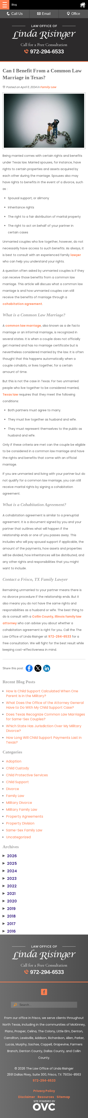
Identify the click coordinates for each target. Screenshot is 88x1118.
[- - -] (4, 4)
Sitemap (63, 1097)
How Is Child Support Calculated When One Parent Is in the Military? (42, 693)
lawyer (75, 255)
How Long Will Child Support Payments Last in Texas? (44, 740)
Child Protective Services (27, 775)
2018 (9, 916)
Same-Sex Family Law (24, 830)
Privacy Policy (44, 1091)
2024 (10, 871)
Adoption (13, 761)
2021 (9, 893)
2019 (9, 909)
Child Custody (17, 768)
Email (46, 14)
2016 (9, 931)
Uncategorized (18, 837)
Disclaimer (26, 1097)
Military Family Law (21, 809)
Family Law (48, 87)
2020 (10, 901)
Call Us (17, 14)
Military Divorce (19, 802)
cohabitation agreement (22, 304)
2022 (10, 886)
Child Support (17, 781)
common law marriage (23, 325)
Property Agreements (24, 816)
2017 (9, 924)
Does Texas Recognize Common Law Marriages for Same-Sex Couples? (45, 717)
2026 (10, 856)
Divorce (12, 788)
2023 (10, 878)
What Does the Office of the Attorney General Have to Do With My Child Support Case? (45, 705)
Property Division (20, 823)
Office (75, 14)
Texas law (10, 394)
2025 (10, 863)
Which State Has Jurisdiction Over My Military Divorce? (43, 728)
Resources (46, 1097)
